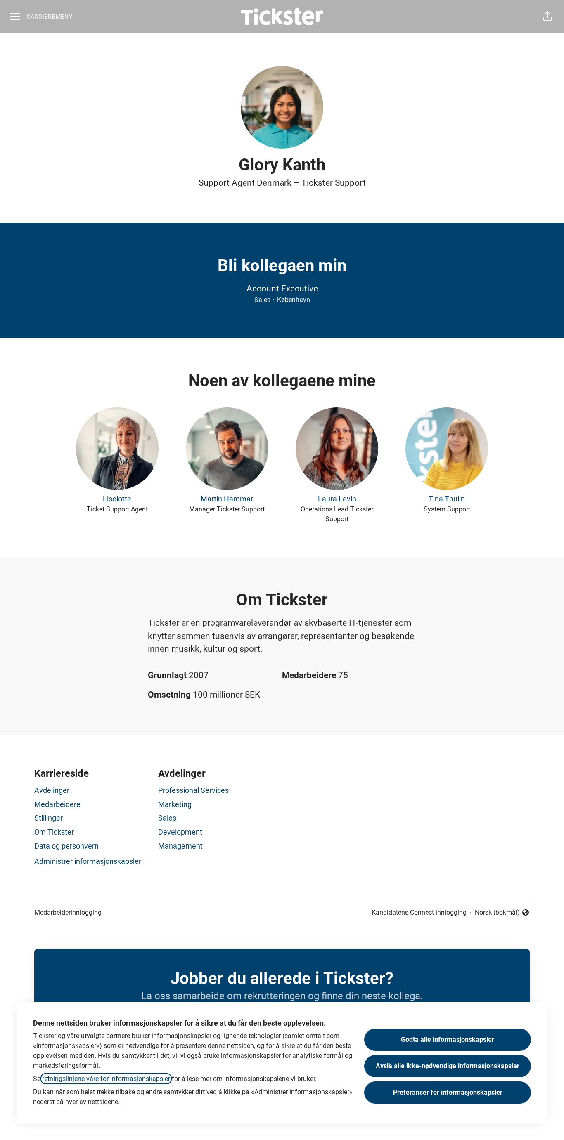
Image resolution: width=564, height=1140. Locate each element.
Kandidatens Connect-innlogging (419, 912)
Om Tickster (54, 832)
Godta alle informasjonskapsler (447, 1039)
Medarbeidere (57, 804)
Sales (167, 818)
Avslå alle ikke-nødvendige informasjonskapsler (447, 1066)
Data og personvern (66, 846)
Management (180, 846)
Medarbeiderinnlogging (68, 912)
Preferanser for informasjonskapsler (447, 1092)
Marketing (175, 804)
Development (180, 832)
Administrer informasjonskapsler (87, 861)
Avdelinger (51, 790)
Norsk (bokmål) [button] (497, 913)
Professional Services (193, 790)
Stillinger (48, 818)
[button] (547, 16)
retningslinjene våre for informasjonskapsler (106, 1079)
